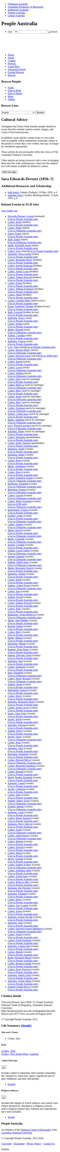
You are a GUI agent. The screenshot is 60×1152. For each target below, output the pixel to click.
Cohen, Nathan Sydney (19, 864)
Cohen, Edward (16, 847)
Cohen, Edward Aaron (19, 355)
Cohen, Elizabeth (16, 437)
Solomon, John (15, 922)
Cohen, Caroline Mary (19, 300)
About (11, 57)
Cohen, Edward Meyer (19, 760)
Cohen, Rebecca (16, 385)
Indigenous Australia (18, 9)
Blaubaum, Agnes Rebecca (21, 614)
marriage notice (15, 195)
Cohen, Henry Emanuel (20, 501)
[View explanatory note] (3, 1067)
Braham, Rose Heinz (18, 649)
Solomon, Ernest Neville (20, 917)
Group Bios (14, 66)
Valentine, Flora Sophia (19, 254)
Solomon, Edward (17, 725)
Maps (10, 96)
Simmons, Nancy (16, 318)
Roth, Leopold (15, 312)
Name (11, 87)
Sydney (5, 1054)
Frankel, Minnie (16, 806)
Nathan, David (15, 597)
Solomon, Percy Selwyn (20, 824)
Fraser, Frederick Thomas (20, 306)
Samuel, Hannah (16, 556)
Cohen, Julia (14, 795)
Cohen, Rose (14, 742)
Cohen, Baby (14, 608)
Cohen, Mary (14, 390)
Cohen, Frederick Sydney (21, 478)
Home (11, 54)
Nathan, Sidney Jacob (19, 800)
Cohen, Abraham (16, 408)
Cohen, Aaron (15, 911)
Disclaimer (19, 1143)
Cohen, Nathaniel (16, 667)
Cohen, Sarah (14, 396)
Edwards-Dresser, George (21, 216)
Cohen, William (16, 373)
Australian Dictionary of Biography (26, 6)
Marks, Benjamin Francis (20, 568)
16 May (5, 1051)
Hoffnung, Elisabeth (18, 483)
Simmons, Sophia (16, 574)
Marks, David (15, 530)
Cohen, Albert (15, 294)
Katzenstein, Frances (18, 510)
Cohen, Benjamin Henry (20, 259)
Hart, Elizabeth (15, 672)
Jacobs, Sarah (14, 719)
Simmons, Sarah (16, 448)
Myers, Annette (15, 858)
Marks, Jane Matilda (18, 620)
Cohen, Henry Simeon (19, 443)
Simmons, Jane (15, 661)
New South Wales (19, 1054)
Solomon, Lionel (16, 783)
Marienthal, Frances (18, 690)
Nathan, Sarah (15, 684)
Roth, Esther (14, 239)
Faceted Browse (16, 72)
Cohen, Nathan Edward (20, 277)
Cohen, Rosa (14, 460)
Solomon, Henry (16, 431)
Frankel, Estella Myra (18, 986)
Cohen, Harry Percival (19, 969)
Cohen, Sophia (15, 323)
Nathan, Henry (15, 731)
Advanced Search (17, 69)
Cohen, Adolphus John (19, 870)
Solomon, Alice (15, 748)
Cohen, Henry (15, 696)
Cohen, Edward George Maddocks (25, 928)
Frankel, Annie (15, 515)
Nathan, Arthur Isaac (18, 414)
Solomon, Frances (17, 341)
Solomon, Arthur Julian (19, 981)
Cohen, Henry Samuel (19, 818)
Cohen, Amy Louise (18, 905)
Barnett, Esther (15, 626)
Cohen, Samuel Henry (19, 350)
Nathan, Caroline (16, 335)
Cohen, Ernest (15, 283)
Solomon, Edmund (17, 893)
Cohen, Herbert (15, 841)
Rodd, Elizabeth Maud (19, 957)
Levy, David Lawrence (19, 425)
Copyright (6, 1143)
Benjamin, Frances (17, 489)
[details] (26, 1025)
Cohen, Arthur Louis (18, 271)
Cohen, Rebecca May (19, 882)
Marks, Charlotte (16, 539)
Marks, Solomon (16, 419)
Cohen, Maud (15, 853)
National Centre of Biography (36, 1129)
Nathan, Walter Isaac (18, 562)
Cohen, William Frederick (21, 289)
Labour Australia (16, 15)
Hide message (9, 172)
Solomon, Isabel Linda (19, 975)
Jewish (11, 1117)
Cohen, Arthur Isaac (18, 876)
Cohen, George (15, 495)
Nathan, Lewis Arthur (19, 550)
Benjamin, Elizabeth (18, 754)
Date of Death (15, 93)
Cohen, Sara (14, 591)
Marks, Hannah (15, 329)
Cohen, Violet (15, 934)
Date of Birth (14, 90)
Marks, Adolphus (16, 466)
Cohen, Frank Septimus (20, 940)
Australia (34, 1054)
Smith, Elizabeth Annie (19, 245)
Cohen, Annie (15, 829)
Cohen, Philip (15, 227)
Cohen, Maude (15, 952)
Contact (12, 60)
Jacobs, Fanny (15, 736)
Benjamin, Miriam (17, 643)
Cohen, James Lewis (18, 707)
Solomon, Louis (16, 812)
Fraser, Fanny (14, 233)
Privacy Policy (34, 1143)
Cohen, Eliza (14, 379)
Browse (12, 75)
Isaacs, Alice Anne (17, 713)
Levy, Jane (13, 347)
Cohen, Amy (14, 251)
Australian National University (16, 1132)
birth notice (13, 192)
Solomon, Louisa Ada (19, 946)
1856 (12, 1051)
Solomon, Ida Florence (19, 888)
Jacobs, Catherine (16, 789)
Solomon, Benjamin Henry (21, 701)
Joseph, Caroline (16, 544)
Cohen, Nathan (15, 524)
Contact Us (49, 1143)
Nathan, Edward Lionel (20, 655)
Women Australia (16, 12)
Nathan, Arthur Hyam (19, 585)
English (11, 1084)
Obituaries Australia (18, 4)
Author (11, 99)
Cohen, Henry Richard (19, 678)
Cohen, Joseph (15, 361)
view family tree (9, 210)
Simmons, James (16, 454)
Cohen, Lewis (15, 367)
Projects (12, 63)
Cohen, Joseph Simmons (20, 265)
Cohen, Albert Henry (18, 835)
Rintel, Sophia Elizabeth (20, 777)
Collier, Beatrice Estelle (19, 963)
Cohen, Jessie (14, 222)
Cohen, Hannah (16, 771)
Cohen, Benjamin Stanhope (22, 765)
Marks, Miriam (15, 637)
